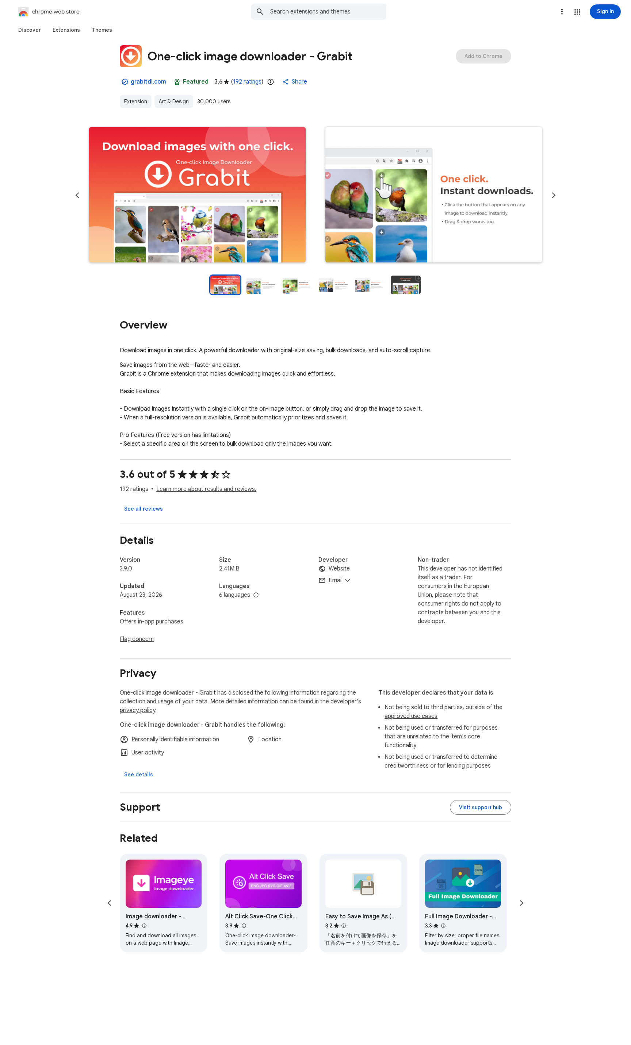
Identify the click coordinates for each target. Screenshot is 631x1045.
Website (339, 568)
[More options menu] (562, 11)
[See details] (138, 774)
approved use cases (411, 716)
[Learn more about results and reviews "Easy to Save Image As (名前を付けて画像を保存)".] (343, 925)
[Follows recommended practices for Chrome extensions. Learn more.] (177, 82)
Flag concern (137, 639)
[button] (577, 12)
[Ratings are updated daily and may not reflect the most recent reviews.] (270, 81)
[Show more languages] (256, 595)
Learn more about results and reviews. (206, 489)
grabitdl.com (148, 81)
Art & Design (174, 101)
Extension (135, 101)
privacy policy (137, 710)
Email (336, 580)
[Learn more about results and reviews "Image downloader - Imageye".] (144, 925)
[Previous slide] (77, 195)
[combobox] (328, 11)
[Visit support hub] (480, 807)
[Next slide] (553, 195)
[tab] (29, 30)
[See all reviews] (143, 509)
